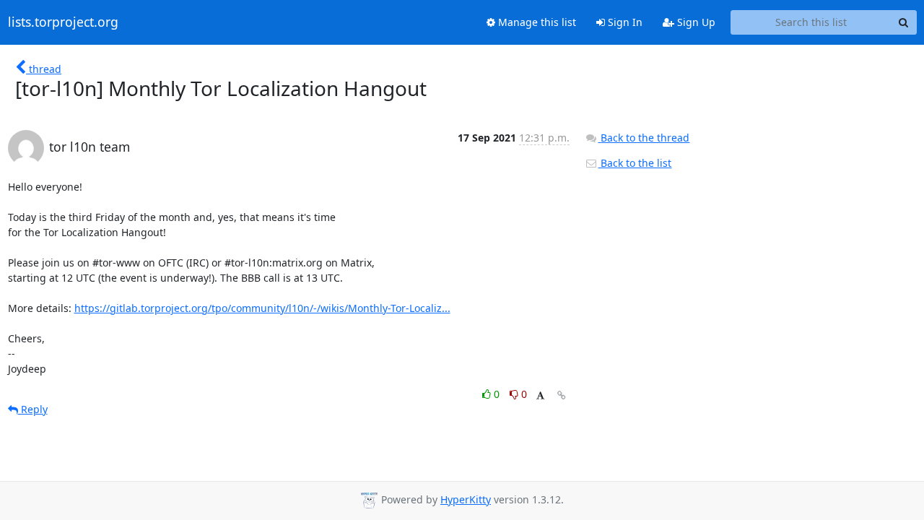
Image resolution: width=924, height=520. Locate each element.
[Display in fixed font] (540, 396)
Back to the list (634, 163)
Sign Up (694, 22)
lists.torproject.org (63, 22)
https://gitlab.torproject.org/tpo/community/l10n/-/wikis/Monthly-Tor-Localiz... (262, 308)
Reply (33, 409)
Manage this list (535, 22)
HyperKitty (465, 499)
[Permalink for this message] (562, 395)
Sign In (623, 22)
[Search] (904, 22)
